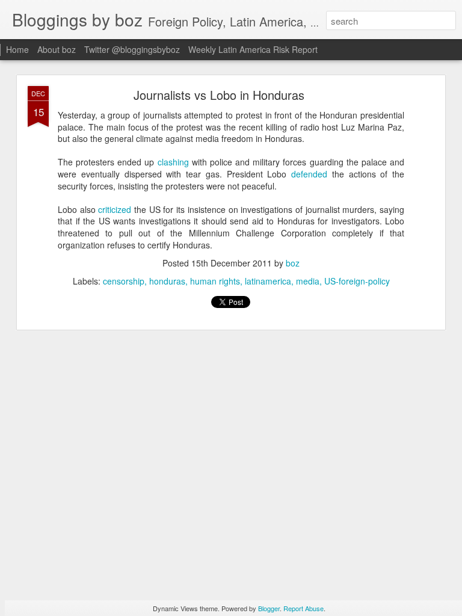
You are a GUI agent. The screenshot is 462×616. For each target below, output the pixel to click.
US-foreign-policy (357, 281)
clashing (173, 162)
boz (293, 263)
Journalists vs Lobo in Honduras (219, 94)
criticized (114, 209)
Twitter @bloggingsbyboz (132, 49)
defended (309, 174)
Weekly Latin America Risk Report (253, 49)
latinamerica (268, 281)
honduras (167, 281)
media (307, 281)
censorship (123, 281)
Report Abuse (303, 608)
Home (17, 49)
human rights (215, 281)
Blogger (269, 608)
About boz (56, 49)
